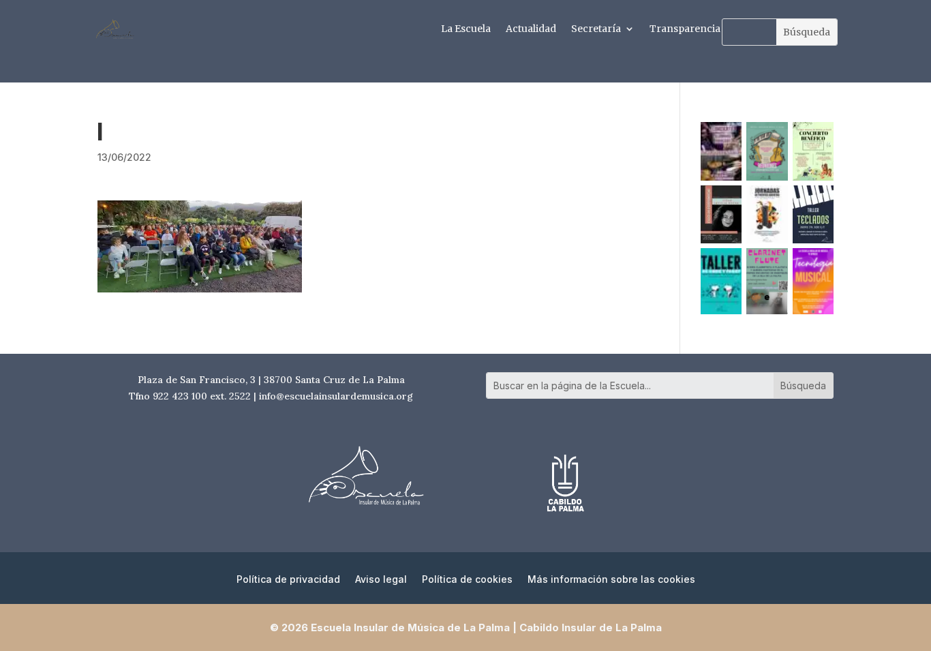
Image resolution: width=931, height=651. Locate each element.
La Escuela (466, 29)
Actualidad (531, 29)
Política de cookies (467, 580)
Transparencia (685, 29)
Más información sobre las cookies (611, 580)
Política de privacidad (288, 580)
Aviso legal (381, 580)
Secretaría (596, 29)
